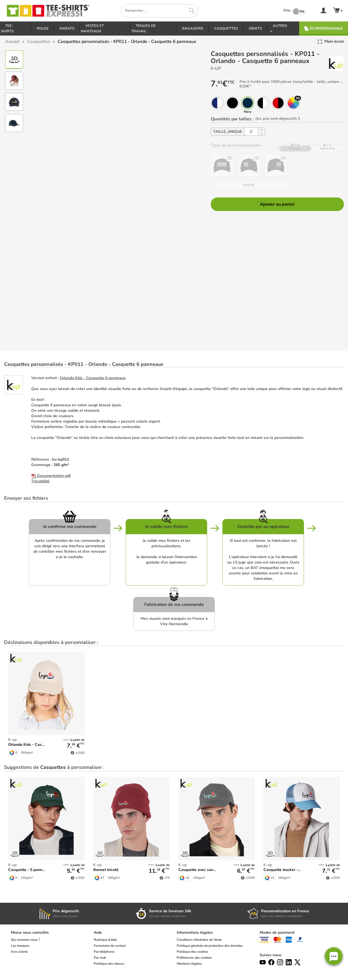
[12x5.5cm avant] (222, 165)
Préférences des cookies (194, 957)
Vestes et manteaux (92, 28)
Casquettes (226, 28)
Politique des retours (109, 963)
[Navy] (247, 102)
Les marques (20, 945)
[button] (334, 956)
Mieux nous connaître (30, 932)
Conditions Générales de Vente (199, 939)
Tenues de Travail (143, 28)
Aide (98, 932)
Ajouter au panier (277, 204)
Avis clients (19, 951)
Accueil (12, 42)
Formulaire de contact (110, 945)
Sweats (66, 28)
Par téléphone (104, 951)
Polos (42, 28)
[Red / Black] (278, 102)
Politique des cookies (192, 951)
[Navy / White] (217, 102)
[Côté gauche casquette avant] (276, 165)
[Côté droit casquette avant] (249, 165)
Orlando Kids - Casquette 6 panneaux (93, 377)
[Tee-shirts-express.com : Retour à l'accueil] (47, 11)
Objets (255, 28)
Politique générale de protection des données (210, 945)
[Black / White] (262, 102)
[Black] (232, 102)
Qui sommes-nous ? (25, 939)
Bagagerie (192, 28)
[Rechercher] (192, 10)
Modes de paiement (277, 932)
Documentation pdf (53, 475)
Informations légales (195, 932)
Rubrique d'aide (105, 939)
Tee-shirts (7, 28)
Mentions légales (189, 963)
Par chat (100, 957)
